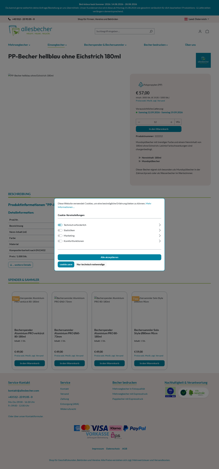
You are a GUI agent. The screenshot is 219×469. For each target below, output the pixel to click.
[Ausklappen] (159, 224)
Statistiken (69, 230)
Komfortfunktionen (74, 240)
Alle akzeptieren (109, 257)
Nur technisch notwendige (91, 264)
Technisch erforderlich (75, 224)
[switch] (60, 230)
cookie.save (66, 264)
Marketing (69, 235)
